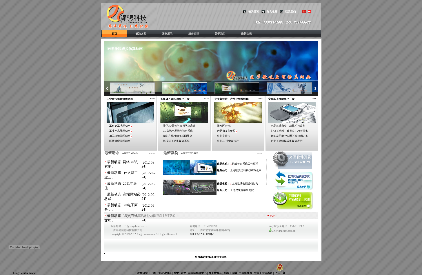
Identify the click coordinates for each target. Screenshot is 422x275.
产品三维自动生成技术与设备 (288, 125)
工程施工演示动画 (119, 125)
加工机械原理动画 (119, 135)
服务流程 (193, 33)
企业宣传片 (223, 135)
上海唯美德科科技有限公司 (246, 170)
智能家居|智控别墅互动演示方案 (289, 135)
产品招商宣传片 (226, 130)
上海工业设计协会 (161, 273)
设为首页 (253, 11)
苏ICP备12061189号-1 (202, 234)
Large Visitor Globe (24, 273)
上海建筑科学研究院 (242, 190)
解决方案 (141, 33)
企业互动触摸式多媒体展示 (286, 140)
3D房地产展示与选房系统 (178, 130)
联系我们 (290, 11)
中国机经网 (245, 273)
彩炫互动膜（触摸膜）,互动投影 (289, 130)
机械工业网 (230, 273)
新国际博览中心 (197, 273)
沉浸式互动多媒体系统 (176, 140)
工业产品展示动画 (119, 130)
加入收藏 (272, 11)
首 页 (117, 215)
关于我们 (220, 33)
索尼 (183, 273)
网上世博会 (215, 273)
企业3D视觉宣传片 (228, 140)
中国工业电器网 (263, 273)
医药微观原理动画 (119, 140)
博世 (176, 273)
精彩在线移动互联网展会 (177, 135)
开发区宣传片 (225, 125)
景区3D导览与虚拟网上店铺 (179, 125)
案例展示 (167, 33)
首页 (114, 33)
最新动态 (246, 33)
